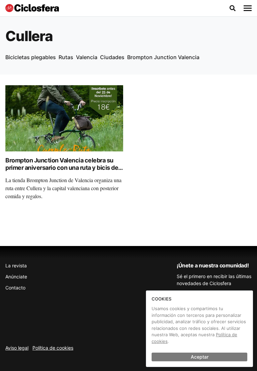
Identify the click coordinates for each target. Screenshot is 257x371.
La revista (16, 265)
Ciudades (112, 57)
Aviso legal (16, 348)
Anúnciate (16, 276)
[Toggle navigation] (248, 8)
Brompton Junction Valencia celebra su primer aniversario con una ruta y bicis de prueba (61, 168)
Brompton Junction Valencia (163, 57)
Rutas (66, 57)
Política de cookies (52, 348)
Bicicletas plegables (30, 57)
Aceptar (199, 357)
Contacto (15, 287)
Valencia (86, 57)
